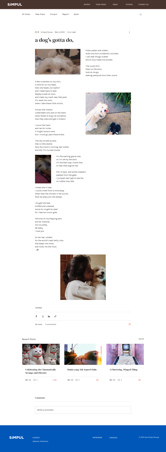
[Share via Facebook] (36, 316)
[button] (140, 14)
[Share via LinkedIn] (49, 316)
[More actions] (129, 32)
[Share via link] (55, 316)
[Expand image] (83, 277)
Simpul (53, 14)
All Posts (26, 14)
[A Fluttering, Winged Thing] (125, 354)
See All (141, 339)
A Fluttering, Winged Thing (123, 369)
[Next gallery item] (102, 277)
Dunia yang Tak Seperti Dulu (81, 369)
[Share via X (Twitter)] (42, 316)
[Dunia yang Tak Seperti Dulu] (83, 354)
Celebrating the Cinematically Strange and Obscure (40, 371)
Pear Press (40, 14)
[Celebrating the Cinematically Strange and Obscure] (41, 354)
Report (65, 14)
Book (76, 14)
